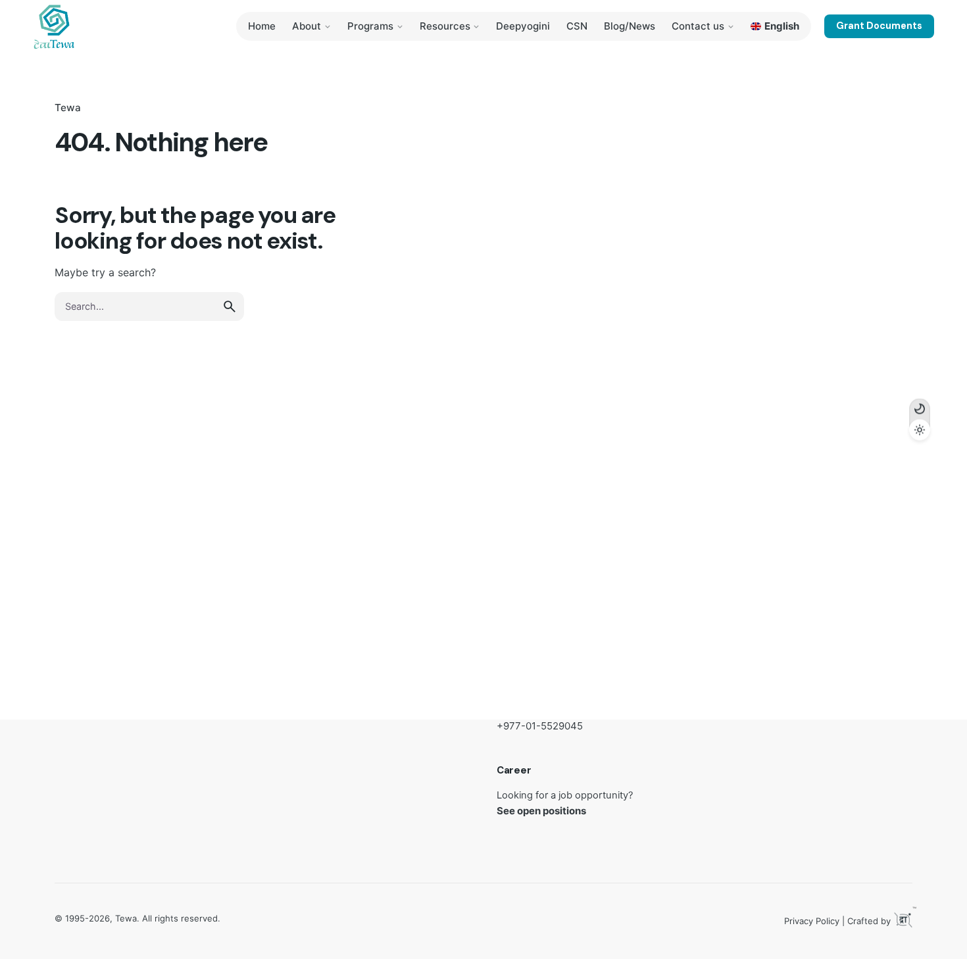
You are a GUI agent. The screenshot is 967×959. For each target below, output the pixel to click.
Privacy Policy (811, 921)
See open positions (541, 810)
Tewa (68, 107)
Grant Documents (879, 26)
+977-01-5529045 (540, 726)
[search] (229, 306)
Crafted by (879, 919)
